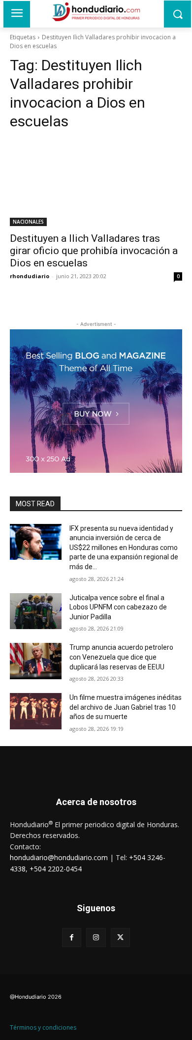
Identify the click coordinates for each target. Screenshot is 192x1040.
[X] (120, 937)
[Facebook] (71, 937)
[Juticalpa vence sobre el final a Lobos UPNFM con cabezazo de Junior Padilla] (36, 611)
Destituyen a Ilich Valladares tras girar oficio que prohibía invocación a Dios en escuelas (94, 250)
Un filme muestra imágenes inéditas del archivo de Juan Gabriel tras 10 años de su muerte (125, 707)
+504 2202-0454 (56, 868)
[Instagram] (95, 937)
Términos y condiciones (43, 1027)
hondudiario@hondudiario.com (59, 857)
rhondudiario (29, 276)
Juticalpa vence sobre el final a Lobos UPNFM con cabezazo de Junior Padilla (118, 607)
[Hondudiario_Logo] (96, 11)
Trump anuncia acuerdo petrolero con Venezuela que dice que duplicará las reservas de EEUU (121, 656)
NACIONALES (28, 221)
